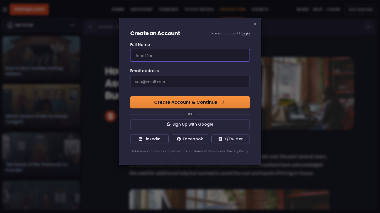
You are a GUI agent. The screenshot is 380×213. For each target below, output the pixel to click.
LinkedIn (152, 139)
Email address (144, 70)
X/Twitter (233, 139)
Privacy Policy (237, 151)
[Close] (255, 24)
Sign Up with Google (192, 124)
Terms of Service (206, 151)
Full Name (140, 44)
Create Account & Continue (185, 102)
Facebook (193, 139)
